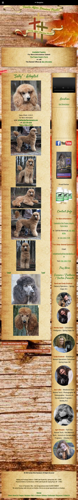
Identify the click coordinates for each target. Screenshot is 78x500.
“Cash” (43, 273)
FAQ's (32, 495)
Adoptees (27, 495)
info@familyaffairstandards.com (28, 120)
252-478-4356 (46, 62)
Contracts (38, 495)
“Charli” (9, 273)
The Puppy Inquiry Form (39, 57)
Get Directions (64, 104)
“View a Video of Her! (26, 125)
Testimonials (51, 495)
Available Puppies (39, 52)
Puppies (21, 495)
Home (10, 495)
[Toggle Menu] (3, 2)
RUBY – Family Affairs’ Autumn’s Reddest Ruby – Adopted (31, 351)
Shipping (44, 495)
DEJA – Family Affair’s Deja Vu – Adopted (15, 343)
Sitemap (39, 493)
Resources (59, 495)
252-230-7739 (65, 238)
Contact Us (66, 495)
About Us (15, 495)
